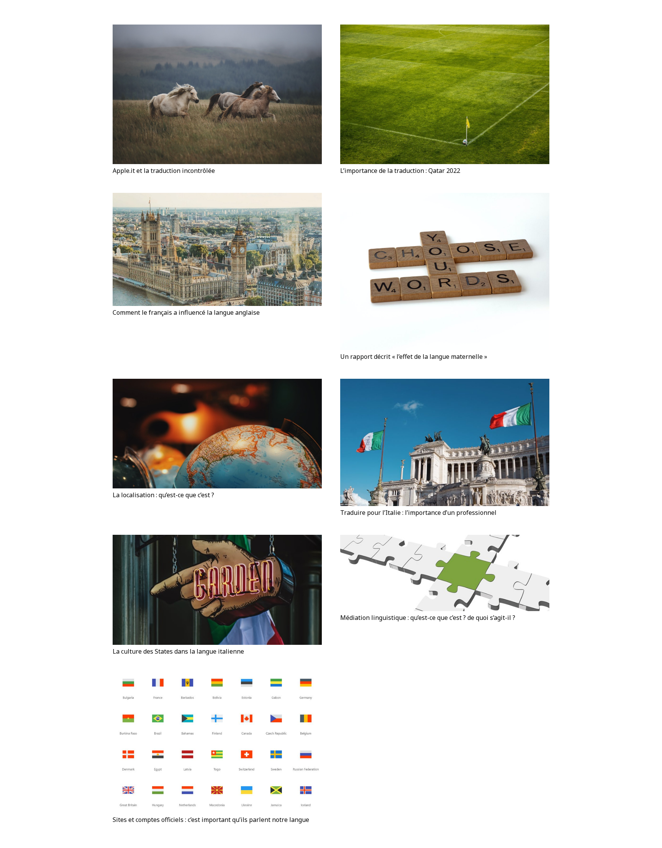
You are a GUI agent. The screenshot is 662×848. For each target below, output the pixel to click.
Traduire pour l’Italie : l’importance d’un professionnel (418, 512)
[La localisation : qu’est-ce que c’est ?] (217, 433)
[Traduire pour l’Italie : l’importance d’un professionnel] (444, 442)
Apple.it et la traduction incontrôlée (164, 170)
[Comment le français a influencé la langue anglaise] (217, 249)
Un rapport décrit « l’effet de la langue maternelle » (413, 356)
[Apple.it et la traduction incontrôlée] (217, 94)
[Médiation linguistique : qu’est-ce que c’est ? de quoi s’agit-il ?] (444, 573)
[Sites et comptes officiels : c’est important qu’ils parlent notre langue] (217, 743)
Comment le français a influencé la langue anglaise (187, 312)
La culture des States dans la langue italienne (178, 651)
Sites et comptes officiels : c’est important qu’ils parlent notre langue (211, 819)
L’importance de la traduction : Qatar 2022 (400, 170)
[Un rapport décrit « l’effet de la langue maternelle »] (444, 271)
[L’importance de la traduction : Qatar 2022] (444, 94)
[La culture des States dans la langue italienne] (217, 589)
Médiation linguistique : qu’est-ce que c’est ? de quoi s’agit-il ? (427, 617)
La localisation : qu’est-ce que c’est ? (163, 495)
